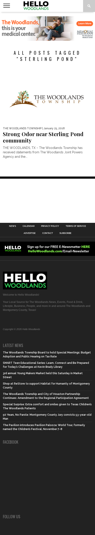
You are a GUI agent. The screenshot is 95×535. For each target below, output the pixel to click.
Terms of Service (76, 226)
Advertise (30, 233)
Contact (47, 233)
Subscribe (65, 233)
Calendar (28, 226)
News (12, 226)
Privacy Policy (50, 226)
